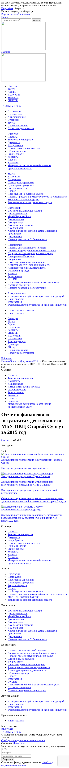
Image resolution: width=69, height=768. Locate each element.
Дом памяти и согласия (20, 225)
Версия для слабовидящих (15, 14)
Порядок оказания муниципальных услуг (30, 253)
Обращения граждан (19, 270)
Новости (12, 159)
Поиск (4, 17)
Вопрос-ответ (15, 259)
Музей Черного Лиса (19, 216)
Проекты (12, 136)
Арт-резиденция (17, 117)
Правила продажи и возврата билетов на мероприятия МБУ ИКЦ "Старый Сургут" (37, 198)
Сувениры (13, 119)
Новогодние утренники (21, 182)
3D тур (11, 122)
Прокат (12, 191)
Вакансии (13, 162)
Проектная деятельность (21, 128)
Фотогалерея (15, 276)
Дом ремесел (15, 236)
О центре (13, 86)
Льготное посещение (19, 285)
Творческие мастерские (20, 139)
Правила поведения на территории (27, 287)
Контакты (13, 97)
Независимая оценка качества (24, 148)
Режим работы (16, 154)
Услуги (11, 89)
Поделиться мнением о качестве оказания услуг (34, 282)
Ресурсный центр (17, 188)
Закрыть (19, 8)
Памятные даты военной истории (26, 262)
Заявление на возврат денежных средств (30, 202)
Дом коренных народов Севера (25, 210)
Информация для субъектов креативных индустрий (36, 296)
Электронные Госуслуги (21, 256)
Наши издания (16, 313)
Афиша (12, 91)
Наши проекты (16, 299)
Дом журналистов (17, 213)
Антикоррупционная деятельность (27, 267)
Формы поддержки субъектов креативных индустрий (37, 304)
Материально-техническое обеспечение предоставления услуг (29, 167)
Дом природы (15, 228)
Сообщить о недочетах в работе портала (23, 740)
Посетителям (15, 114)
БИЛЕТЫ (13, 100)
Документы (14, 142)
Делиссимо (19, 743)
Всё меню (6, 358)
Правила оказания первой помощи (27, 247)
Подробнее (7, 8)
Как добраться (15, 145)
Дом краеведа (15, 222)
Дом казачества (16, 219)
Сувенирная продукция (21, 185)
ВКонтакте (7, 729)
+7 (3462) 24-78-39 (11, 105)
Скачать (5, 440)
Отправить (8, 759)
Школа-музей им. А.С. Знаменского (27, 239)
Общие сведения (17, 151)
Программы (14, 179)
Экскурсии (14, 94)
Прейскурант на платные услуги (25, 193)
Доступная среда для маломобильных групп (32, 250)
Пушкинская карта (18, 125)
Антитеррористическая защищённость (29, 264)
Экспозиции (14, 111)
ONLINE (12, 279)
